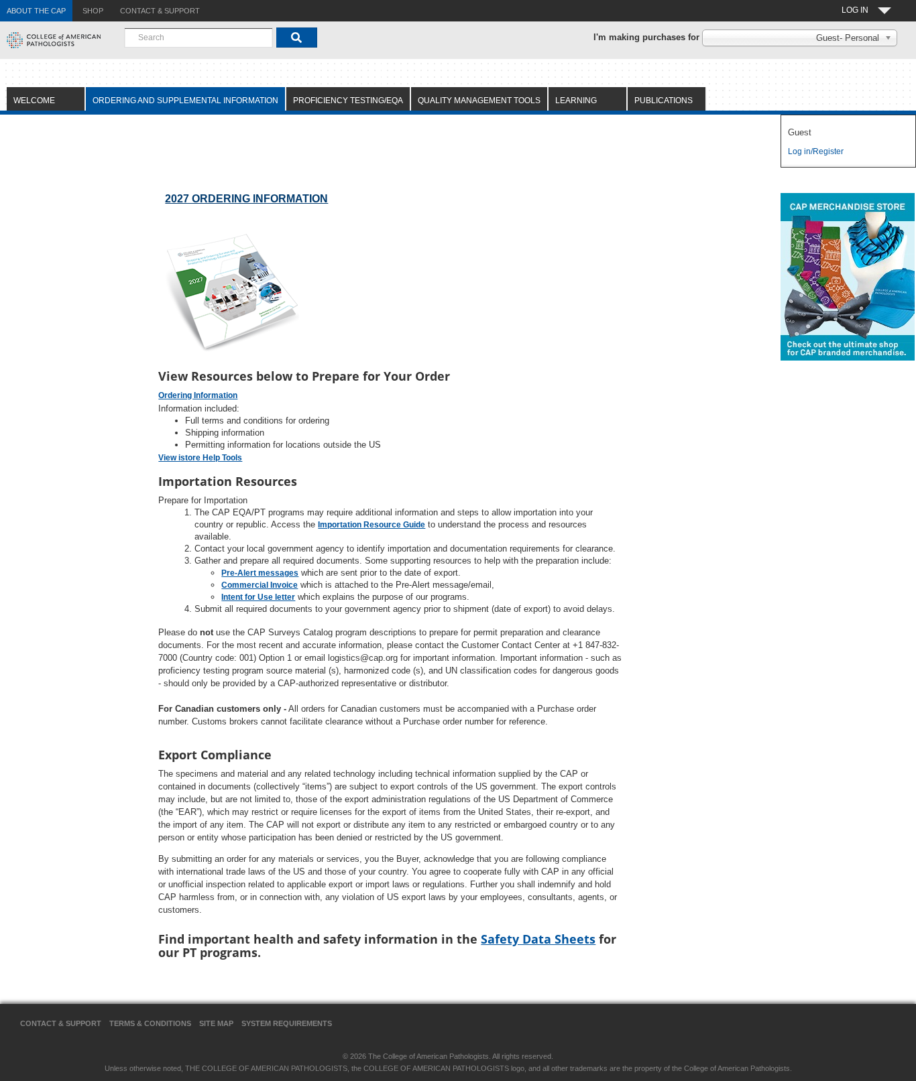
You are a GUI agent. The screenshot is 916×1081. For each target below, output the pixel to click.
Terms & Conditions (150, 1023)
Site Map (216, 1023)
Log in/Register (816, 151)
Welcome (34, 100)
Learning (576, 100)
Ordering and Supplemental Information (185, 100)
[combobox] (198, 37)
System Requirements (286, 1023)
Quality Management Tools (479, 100)
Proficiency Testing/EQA (348, 100)
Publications (663, 100)
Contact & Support (60, 1023)
